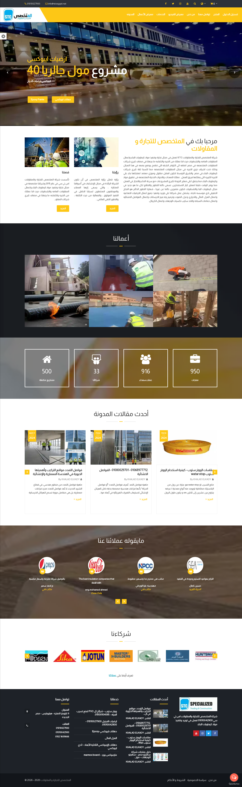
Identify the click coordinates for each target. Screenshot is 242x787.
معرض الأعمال (145, 14)
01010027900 (62, 728)
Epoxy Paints (37, 99)
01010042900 (62, 732)
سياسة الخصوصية (196, 780)
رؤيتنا (115, 172)
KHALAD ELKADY (71, 479)
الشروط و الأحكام (176, 780)
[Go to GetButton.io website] (234, 784)
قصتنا (65, 172)
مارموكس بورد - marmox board (100, 754)
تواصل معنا (204, 14)
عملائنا (112, 675)
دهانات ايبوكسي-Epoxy (104, 731)
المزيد (112, 208)
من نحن (191, 14)
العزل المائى (111, 738)
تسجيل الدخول (230, 14)
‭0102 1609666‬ (62, 736)
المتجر (216, 14)
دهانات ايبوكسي (63, 99)
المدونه (130, 14)
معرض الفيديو (176, 14)
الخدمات (161, 14)
